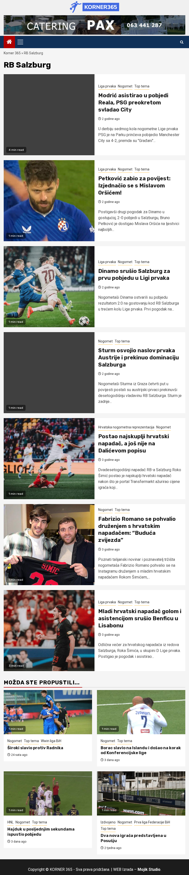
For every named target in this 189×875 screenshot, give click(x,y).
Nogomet (125, 86)
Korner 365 (12, 53)
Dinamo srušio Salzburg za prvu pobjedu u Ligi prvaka (134, 275)
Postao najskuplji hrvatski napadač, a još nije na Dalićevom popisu (133, 443)
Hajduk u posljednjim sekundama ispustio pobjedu (41, 832)
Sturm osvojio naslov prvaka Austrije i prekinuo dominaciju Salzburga (138, 357)
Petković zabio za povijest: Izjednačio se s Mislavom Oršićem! (134, 185)
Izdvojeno (108, 822)
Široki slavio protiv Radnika (35, 748)
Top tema (141, 86)
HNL (10, 822)
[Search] (182, 42)
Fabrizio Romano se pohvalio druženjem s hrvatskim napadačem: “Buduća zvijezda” (137, 529)
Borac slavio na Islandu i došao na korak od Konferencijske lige (141, 750)
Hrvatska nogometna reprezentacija (126, 427)
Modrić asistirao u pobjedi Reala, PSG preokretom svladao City (133, 102)
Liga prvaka (107, 86)
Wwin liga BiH (51, 741)
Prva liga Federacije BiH (152, 822)
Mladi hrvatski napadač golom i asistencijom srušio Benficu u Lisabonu (139, 618)
